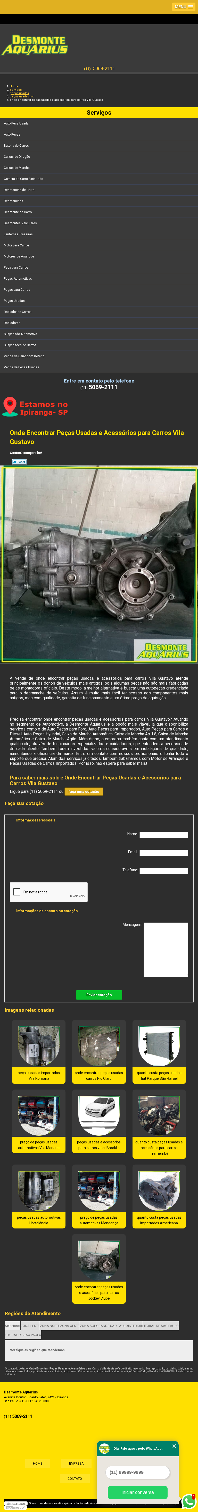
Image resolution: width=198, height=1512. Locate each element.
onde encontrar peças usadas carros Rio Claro (99, 1076)
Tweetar (19, 461)
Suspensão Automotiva (20, 334)
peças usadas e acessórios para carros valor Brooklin (99, 1145)
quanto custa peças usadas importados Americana (159, 1220)
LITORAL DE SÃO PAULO (160, 1326)
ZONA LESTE (30, 1326)
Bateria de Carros (16, 145)
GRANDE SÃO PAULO (112, 1326)
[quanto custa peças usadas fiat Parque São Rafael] (159, 1043)
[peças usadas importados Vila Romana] (38, 1043)
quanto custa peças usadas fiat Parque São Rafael (159, 1076)
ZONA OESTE (70, 1326)
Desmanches (13, 201)
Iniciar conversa (137, 1492)
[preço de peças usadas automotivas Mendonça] (99, 1188)
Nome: (133, 834)
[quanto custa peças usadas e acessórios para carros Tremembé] (159, 1113)
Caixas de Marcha (17, 168)
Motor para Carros (16, 245)
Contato (75, 1479)
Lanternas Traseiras (18, 234)
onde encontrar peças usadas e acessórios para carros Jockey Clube (99, 1292)
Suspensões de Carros (20, 345)
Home (37, 1463)
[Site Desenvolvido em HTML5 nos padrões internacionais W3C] (15, 1508)
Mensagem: (133, 925)
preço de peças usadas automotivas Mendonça (99, 1220)
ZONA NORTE (50, 1326)
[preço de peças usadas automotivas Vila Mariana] (38, 1113)
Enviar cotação (99, 995)
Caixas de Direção (17, 157)
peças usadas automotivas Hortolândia (39, 1220)
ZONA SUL (88, 1326)
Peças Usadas (14, 301)
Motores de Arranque (19, 256)
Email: (133, 852)
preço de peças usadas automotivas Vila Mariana (39, 1145)
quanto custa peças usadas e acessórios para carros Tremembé (159, 1148)
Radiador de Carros (17, 312)
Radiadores (12, 323)
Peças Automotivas (18, 278)
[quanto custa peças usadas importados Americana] (159, 1188)
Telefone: (130, 870)
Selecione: (12, 1326)
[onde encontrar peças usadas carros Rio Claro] (99, 1043)
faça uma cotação (84, 792)
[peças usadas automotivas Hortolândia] (38, 1188)
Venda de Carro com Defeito (24, 356)
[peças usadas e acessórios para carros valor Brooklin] (99, 1113)
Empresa (76, 1463)
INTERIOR (135, 1326)
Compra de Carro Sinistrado (23, 179)
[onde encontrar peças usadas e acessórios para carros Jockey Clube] (99, 1258)
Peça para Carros (16, 267)
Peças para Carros (17, 290)
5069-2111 (104, 68)
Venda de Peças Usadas (21, 367)
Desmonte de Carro (18, 212)
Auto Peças (12, 134)
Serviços (99, 112)
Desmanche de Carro (19, 190)
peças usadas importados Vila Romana (39, 1076)
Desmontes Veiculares (20, 223)
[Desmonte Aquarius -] (99, 42)
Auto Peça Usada (16, 123)
